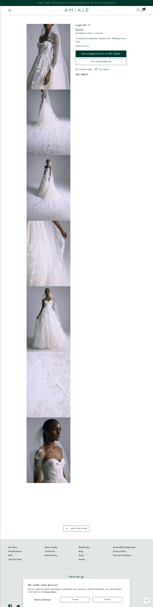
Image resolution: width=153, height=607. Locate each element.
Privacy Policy (119, 551)
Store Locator (51, 547)
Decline (107, 599)
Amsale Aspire (15, 551)
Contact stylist (85, 69)
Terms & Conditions (122, 555)
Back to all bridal (79, 528)
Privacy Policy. (50, 592)
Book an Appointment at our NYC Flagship (101, 54)
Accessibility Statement (124, 547)
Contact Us (50, 551)
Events (82, 559)
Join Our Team (15, 559)
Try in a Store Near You (100, 62)
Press (81, 555)
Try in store (103, 69)
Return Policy (51, 555)
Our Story (12, 547)
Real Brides (84, 547)
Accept (75, 599)
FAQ (10, 555)
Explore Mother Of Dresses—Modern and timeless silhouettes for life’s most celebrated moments (76, 3)
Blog (81, 551)
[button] (142, 10)
